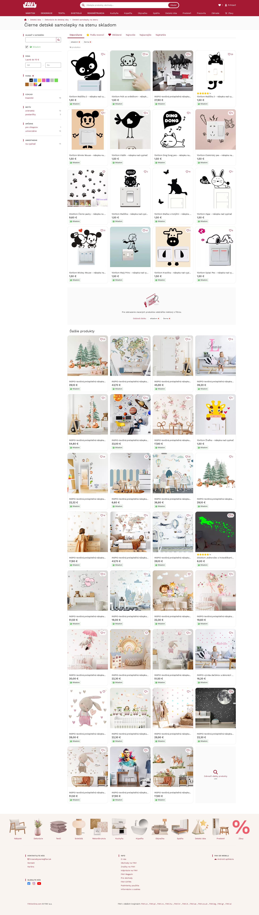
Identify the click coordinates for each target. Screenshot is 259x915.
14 (189, 172)
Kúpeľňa (139, 838)
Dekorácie (38, 838)
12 (232, 339)
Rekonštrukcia (99, 838)
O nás (123, 859)
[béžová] (31, 84)
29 (232, 54)
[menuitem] (30, 13)
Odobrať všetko (139, 318)
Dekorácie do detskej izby (57, 20)
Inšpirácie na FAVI (129, 870)
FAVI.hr (177, 904)
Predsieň (221, 838)
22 (104, 339)
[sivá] (52, 80)
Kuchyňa (119, 838)
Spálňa (180, 838)
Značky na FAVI (128, 867)
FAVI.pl (152, 904)
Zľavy (241, 838)
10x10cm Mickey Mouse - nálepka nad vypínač (91, 273)
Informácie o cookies (130, 889)
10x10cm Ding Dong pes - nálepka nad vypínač (176, 155)
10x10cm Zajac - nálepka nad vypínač (214, 214)
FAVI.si (228, 904)
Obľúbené (117, 35)
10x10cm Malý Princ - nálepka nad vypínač (132, 273)
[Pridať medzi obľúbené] (103, 172)
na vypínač (30, 144)
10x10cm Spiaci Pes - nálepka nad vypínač (217, 273)
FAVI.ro (160, 904)
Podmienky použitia (130, 885)
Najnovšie (130, 35)
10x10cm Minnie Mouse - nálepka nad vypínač (91, 155)
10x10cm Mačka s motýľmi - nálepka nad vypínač (177, 214)
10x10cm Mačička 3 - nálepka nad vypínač (216, 96)
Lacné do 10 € (32, 59)
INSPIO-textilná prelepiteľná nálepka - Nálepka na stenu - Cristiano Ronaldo (148, 792)
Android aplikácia (225, 859)
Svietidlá (79, 838)
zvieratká (29, 110)
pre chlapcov (31, 127)
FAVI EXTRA (126, 882)
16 (104, 515)
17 (104, 633)
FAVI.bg (213, 904)
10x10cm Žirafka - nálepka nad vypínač (215, 440)
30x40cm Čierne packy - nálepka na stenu (89, 214)
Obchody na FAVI (129, 863)
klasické (29, 98)
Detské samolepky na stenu (85, 20)
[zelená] (56, 80)
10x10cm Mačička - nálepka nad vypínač (130, 214)
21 (104, 230)
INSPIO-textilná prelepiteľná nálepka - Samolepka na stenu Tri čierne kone (190, 96)
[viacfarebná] (35, 84)
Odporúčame (76, 35)
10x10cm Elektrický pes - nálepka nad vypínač (219, 155)
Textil (58, 838)
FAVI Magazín (127, 874)
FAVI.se (193, 904)
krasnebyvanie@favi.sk (40, 859)
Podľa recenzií (97, 35)
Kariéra (31, 867)
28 (189, 457)
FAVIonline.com (35, 904)
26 (104, 457)
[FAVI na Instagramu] (33, 883)
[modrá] (35, 80)
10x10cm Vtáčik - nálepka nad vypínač (130, 155)
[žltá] (39, 80)
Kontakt (31, 863)
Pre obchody (126, 878)
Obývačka (160, 838)
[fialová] (48, 80)
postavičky (30, 114)
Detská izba (35, 20)
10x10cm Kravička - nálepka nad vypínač (173, 273)
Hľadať (173, 5)
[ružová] (43, 80)
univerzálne (31, 131)
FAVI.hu (169, 904)
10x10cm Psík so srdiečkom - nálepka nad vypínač (135, 96)
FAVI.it (185, 904)
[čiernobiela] (39, 84)
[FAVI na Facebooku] (29, 883)
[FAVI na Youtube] (39, 883)
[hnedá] (27, 84)
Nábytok (18, 838)
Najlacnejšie (145, 35)
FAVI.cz (144, 904)
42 (147, 230)
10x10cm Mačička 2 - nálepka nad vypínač (89, 96)
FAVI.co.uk (203, 904)
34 (147, 54)
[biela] (27, 80)
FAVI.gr (221, 904)
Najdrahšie (161, 35)
